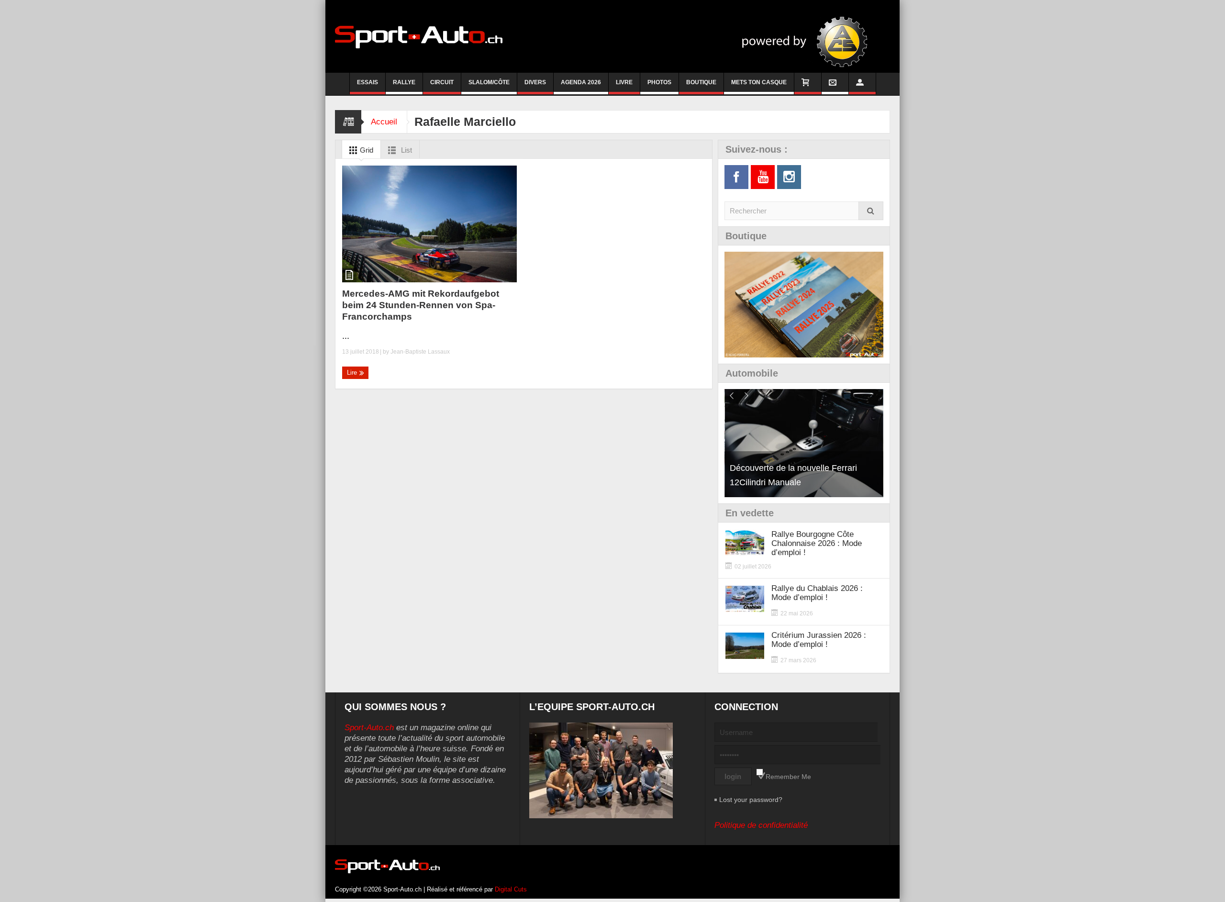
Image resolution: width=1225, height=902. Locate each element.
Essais (367, 82)
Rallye (404, 82)
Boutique (701, 82)
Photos (659, 82)
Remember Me (788, 776)
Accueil (384, 121)
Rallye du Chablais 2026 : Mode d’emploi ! (817, 593)
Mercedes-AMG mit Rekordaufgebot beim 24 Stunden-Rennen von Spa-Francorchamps (420, 305)
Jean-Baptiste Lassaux (420, 351)
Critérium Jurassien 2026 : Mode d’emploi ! (818, 640)
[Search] (870, 210)
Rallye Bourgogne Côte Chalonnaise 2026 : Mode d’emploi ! (816, 543)
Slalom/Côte (489, 82)
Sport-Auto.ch (369, 727)
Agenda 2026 (581, 82)
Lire (353, 372)
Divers (535, 82)
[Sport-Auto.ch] (418, 36)
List (405, 150)
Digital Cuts (511, 889)
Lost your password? (750, 799)
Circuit (442, 82)
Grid (365, 150)
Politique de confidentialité (761, 825)
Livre (624, 82)
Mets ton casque (759, 82)
